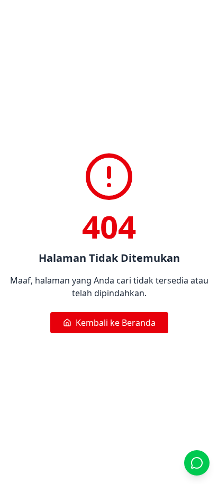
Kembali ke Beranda (116, 322)
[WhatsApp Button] (197, 463)
